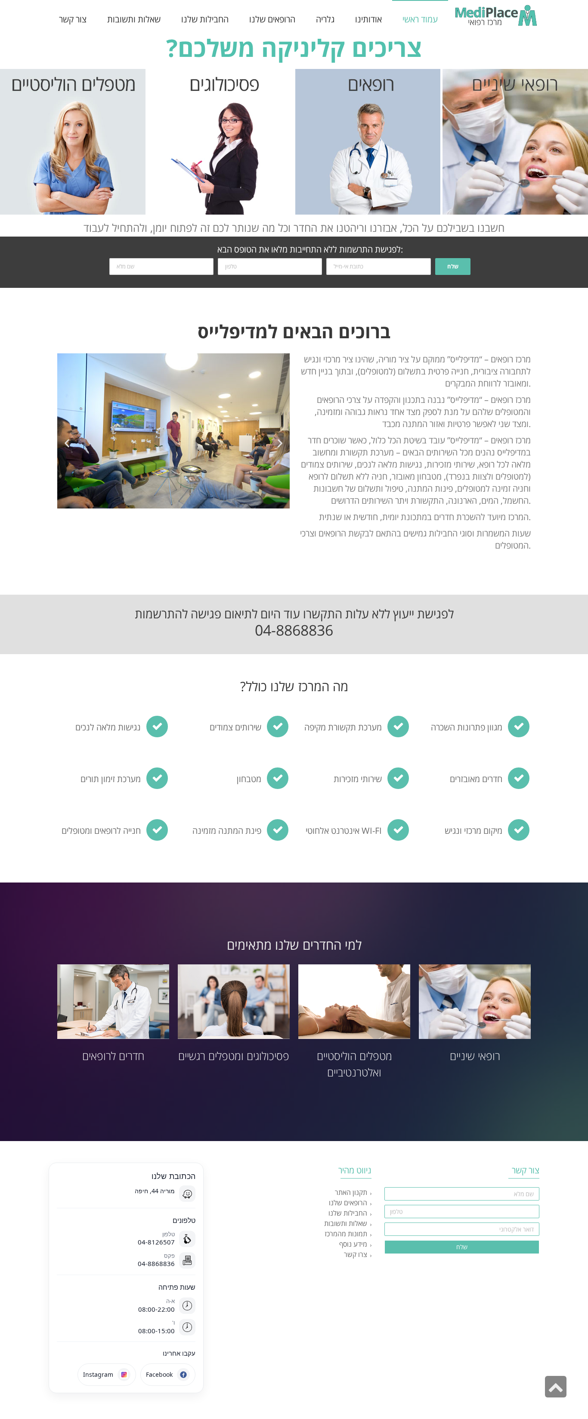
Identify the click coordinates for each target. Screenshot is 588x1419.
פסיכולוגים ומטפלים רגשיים (233, 1055)
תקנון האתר (351, 1192)
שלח (452, 266)
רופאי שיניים (475, 1055)
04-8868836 (294, 630)
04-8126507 (156, 1242)
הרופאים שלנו (348, 1202)
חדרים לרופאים (113, 1055)
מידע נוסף (353, 1244)
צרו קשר (355, 1254)
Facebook (159, 1374)
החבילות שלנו (347, 1213)
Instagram (98, 1374)
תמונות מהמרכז (346, 1233)
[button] (67, 443)
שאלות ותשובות (345, 1223)
